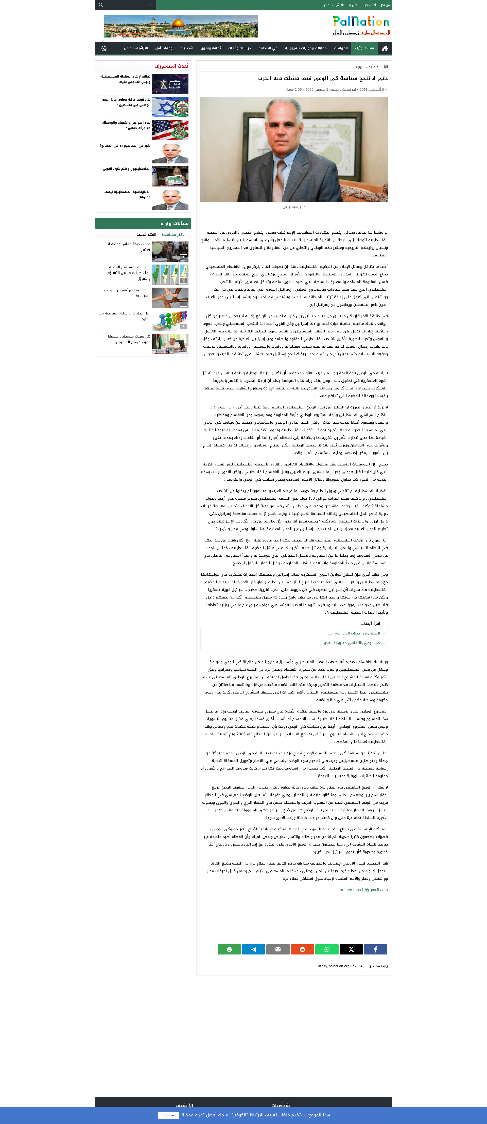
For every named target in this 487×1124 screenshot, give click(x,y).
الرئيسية (384, 48)
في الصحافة (267, 48)
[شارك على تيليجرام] (253, 949)
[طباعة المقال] (229, 949)
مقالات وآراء (364, 48)
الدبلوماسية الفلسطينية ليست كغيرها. (127, 194)
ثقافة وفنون (211, 48)
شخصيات (186, 48)
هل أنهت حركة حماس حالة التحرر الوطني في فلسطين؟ (125, 102)
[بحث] (101, 5)
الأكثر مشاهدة (174, 235)
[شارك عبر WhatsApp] (327, 949)
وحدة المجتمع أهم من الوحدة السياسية (127, 293)
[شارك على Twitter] (351, 949)
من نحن (385, 5)
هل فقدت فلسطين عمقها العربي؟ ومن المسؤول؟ (129, 339)
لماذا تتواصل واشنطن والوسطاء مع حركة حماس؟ (126, 125)
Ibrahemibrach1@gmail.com (363, 889)
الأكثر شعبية (146, 234)
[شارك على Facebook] (375, 949)
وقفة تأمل (163, 48)
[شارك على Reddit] (302, 949)
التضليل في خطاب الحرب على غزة (353, 633)
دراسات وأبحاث (239, 48)
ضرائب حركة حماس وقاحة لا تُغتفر (129, 247)
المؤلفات (341, 48)
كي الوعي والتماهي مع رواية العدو (352, 643)
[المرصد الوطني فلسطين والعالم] (336, 26)
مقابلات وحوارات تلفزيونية (306, 48)
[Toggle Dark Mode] (104, 48)
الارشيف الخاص (333, 5)
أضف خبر (369, 5)
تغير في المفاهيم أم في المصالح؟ (124, 145)
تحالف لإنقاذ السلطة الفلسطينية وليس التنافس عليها (125, 79)
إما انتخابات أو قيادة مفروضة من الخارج (124, 316)
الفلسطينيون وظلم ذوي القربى (126, 169)
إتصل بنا (353, 5)
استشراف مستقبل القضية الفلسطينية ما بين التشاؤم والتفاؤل (129, 273)
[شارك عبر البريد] (278, 949)
